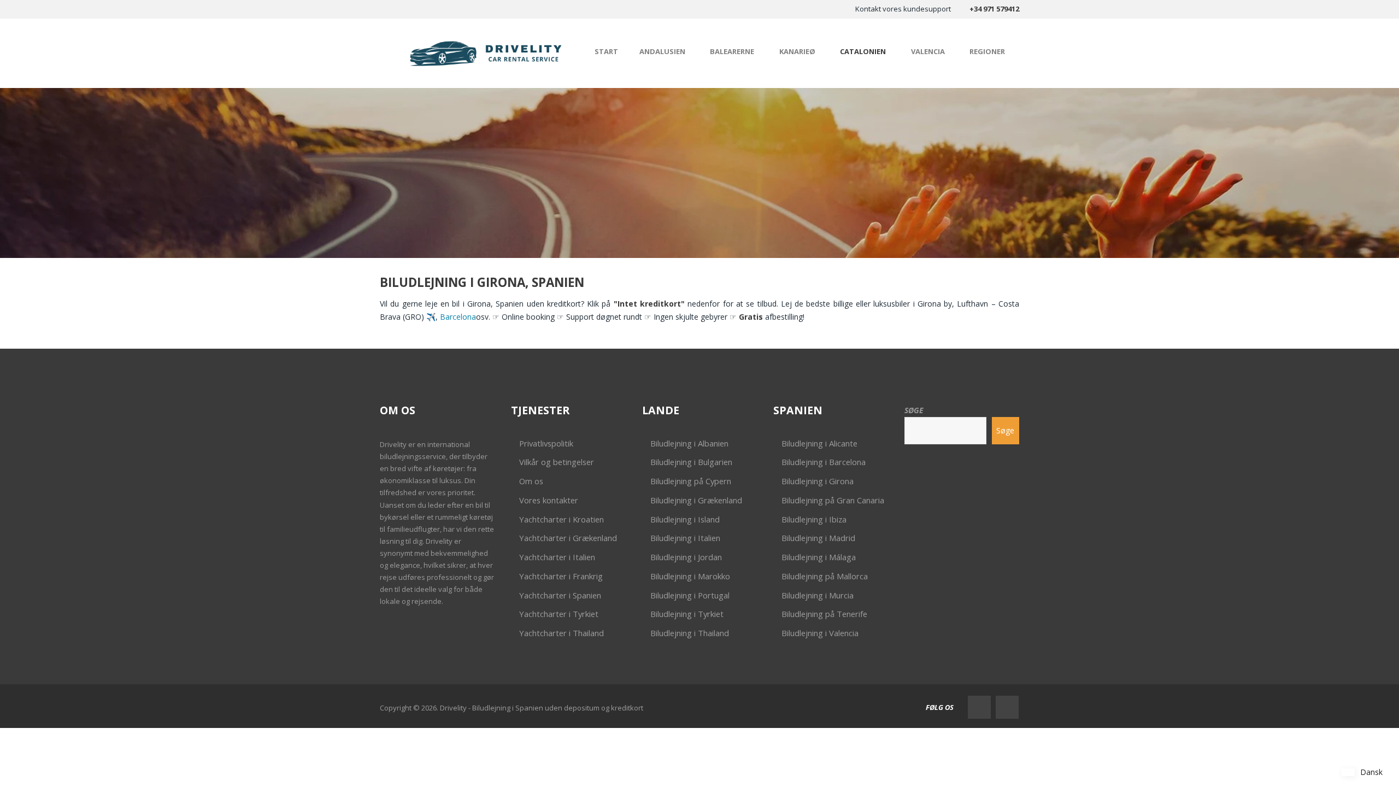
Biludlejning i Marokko (690, 576)
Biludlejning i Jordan (686, 556)
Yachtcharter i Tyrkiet (558, 613)
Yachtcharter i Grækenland (568, 537)
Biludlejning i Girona (817, 480)
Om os (531, 480)
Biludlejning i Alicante (819, 443)
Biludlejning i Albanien (689, 443)
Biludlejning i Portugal (690, 595)
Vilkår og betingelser (556, 461)
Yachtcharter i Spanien (560, 595)
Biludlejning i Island (685, 519)
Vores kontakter (548, 500)
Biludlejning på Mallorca (824, 576)
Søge (914, 410)
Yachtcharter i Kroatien (561, 519)
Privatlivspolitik (546, 443)
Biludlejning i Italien (685, 537)
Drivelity (393, 444)
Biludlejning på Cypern (690, 480)
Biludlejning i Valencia (820, 632)
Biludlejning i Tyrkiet (687, 613)
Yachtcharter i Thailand (561, 632)
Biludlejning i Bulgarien (691, 461)
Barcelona (458, 317)
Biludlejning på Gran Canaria (832, 500)
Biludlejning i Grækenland (696, 500)
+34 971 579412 (994, 9)
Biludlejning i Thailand (689, 632)
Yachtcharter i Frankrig (561, 576)
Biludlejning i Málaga (818, 556)
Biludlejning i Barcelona (823, 461)
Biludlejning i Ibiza (814, 519)
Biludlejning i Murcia (817, 595)
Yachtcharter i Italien (557, 556)
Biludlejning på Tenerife (824, 613)
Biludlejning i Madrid (818, 537)
